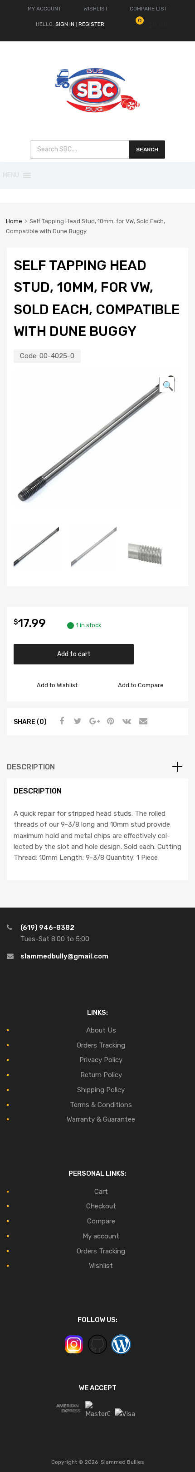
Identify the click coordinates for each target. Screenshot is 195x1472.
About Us (101, 1030)
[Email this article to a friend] (142, 721)
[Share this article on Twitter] (77, 721)
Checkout (101, 1206)
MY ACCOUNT (44, 8)
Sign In (64, 24)
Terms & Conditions (101, 1105)
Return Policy (101, 1075)
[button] (11, 175)
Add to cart (74, 654)
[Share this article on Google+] (93, 721)
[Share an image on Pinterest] (109, 721)
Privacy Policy (100, 1060)
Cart (101, 1192)
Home (14, 221)
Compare (101, 1221)
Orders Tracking (101, 1045)
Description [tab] (31, 767)
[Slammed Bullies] (97, 120)
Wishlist (101, 1266)
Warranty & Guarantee (101, 1119)
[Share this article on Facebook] (60, 721)
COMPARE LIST (148, 8)
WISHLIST (95, 8)
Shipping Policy (101, 1090)
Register (91, 24)
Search (147, 149)
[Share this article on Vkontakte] (126, 721)
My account (101, 1236)
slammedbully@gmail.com (64, 956)
